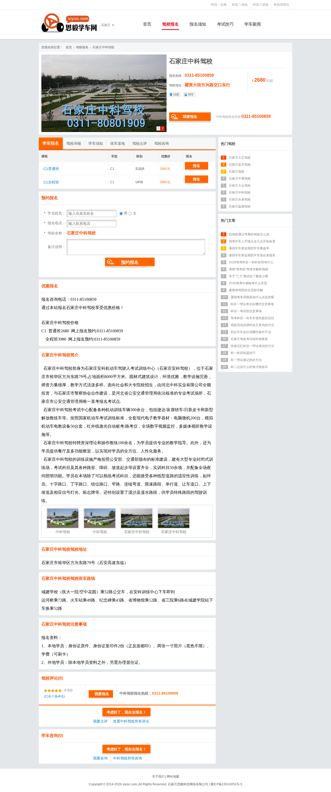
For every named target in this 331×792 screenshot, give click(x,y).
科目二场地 (239, 4)
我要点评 (100, 721)
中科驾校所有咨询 (127, 758)
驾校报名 (170, 24)
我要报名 (190, 116)
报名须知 (198, 24)
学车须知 (95, 143)
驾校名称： (57, 233)
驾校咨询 (161, 143)
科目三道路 (260, 4)
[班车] (189, 94)
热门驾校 (228, 144)
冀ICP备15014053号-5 (226, 784)
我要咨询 (100, 758)
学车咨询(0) (52, 735)
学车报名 (50, 143)
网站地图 (173, 776)
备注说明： (57, 246)
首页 (147, 24)
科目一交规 (219, 4)
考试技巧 (225, 24)
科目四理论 (281, 4)
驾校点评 (139, 143)
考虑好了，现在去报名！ (126, 712)
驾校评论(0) (52, 678)
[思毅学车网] (69, 23)
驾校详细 (73, 143)
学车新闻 (252, 24)
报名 (196, 166)
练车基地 (117, 143)
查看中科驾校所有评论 (131, 721)
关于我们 (158, 776)
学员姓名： (57, 213)
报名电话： (57, 223)
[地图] (175, 94)
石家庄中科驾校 (103, 47)
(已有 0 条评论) (54, 696)
